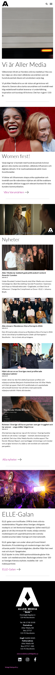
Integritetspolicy (11, 667)
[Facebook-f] (35, 659)
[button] (51, 4)
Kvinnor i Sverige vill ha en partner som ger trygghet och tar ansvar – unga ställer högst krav (27, 425)
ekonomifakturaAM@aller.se (27, 654)
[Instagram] (27, 659)
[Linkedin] (20, 659)
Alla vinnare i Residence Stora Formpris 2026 (22, 326)
